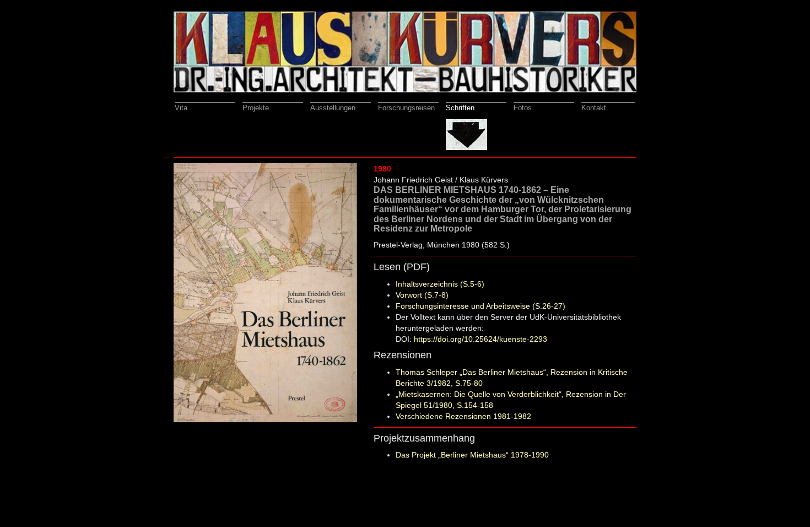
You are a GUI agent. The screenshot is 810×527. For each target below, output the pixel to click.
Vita (181, 108)
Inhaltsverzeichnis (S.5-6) (440, 283)
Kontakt (593, 108)
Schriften (460, 108)
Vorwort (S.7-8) (422, 295)
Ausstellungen (332, 108)
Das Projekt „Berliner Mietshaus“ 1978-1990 (472, 454)
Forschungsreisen (406, 108)
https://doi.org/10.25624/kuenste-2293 (480, 339)
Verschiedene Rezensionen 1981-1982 (463, 416)
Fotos (523, 108)
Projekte (255, 108)
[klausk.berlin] (405, 51)
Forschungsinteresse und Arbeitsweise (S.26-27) (480, 306)
